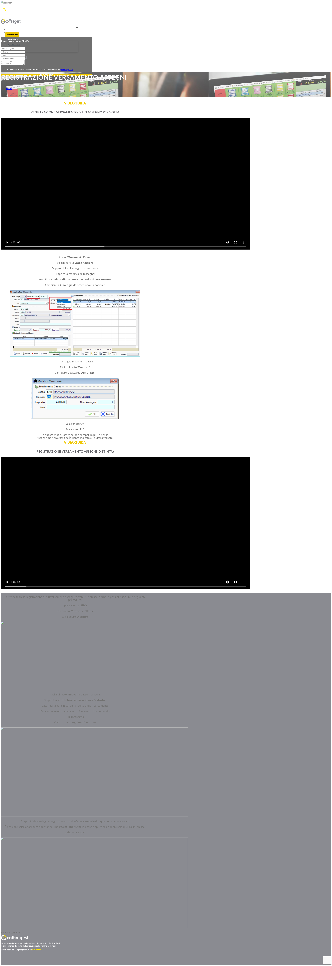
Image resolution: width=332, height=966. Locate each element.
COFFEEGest (14, 44)
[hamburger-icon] (77, 27)
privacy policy (66, 69)
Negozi (11, 29)
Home (9, 88)
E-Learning (13, 39)
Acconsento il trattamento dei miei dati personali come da (41, 69)
